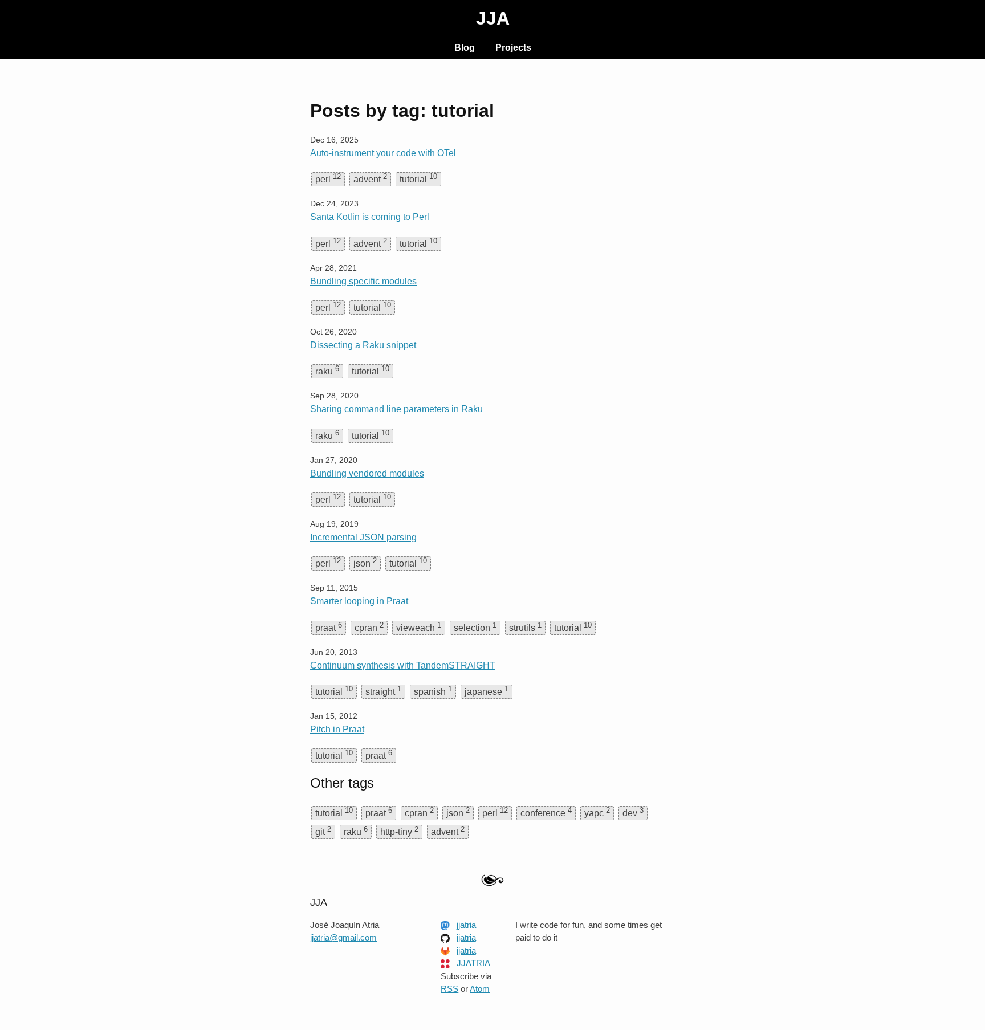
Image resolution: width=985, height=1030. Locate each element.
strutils (525, 627)
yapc (597, 812)
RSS (449, 989)
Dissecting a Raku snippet (363, 345)
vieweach (418, 627)
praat (328, 627)
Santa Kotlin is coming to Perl (369, 217)
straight (383, 691)
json (365, 562)
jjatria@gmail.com (343, 937)
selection (475, 627)
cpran (369, 627)
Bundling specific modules (363, 281)
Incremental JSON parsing (363, 537)
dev (633, 812)
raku (327, 370)
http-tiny (399, 831)
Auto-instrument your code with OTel (383, 153)
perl (328, 178)
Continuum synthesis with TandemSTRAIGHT (402, 665)
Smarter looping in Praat (359, 601)
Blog (464, 47)
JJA (493, 18)
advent (370, 178)
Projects (513, 47)
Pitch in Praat (337, 729)
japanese (486, 691)
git (323, 831)
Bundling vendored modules (367, 473)
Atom (480, 989)
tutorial (418, 178)
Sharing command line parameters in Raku (396, 409)
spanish (433, 691)
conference (546, 812)
